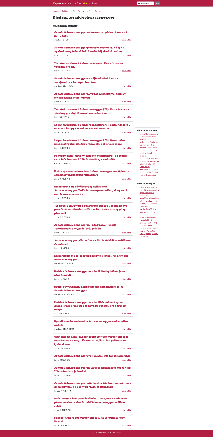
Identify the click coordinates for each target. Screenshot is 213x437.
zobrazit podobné (126, 40)
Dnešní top (65, 11)
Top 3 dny (89, 11)
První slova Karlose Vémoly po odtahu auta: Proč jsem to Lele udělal (148, 212)
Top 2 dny (81, 11)
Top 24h (73, 11)
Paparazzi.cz (62, 3)
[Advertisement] (148, 67)
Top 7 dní (97, 11)
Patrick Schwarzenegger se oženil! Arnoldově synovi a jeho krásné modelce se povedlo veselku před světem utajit (90, 306)
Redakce (94, 3)
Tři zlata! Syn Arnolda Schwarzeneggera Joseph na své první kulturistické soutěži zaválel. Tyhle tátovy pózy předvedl (90, 209)
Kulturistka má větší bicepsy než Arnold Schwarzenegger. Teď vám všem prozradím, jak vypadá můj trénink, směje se (90, 190)
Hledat (157, 3)
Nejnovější (56, 11)
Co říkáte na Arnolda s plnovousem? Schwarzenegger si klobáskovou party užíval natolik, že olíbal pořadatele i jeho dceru (91, 340)
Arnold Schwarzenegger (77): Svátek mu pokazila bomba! (92, 355)
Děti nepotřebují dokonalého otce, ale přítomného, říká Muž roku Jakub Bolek (149, 137)
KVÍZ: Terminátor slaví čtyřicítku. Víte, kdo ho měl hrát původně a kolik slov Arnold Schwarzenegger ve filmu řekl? (90, 402)
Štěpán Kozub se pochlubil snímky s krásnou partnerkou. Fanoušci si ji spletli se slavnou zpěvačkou (149, 172)
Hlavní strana (77, 3)
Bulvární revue (87, 3)
